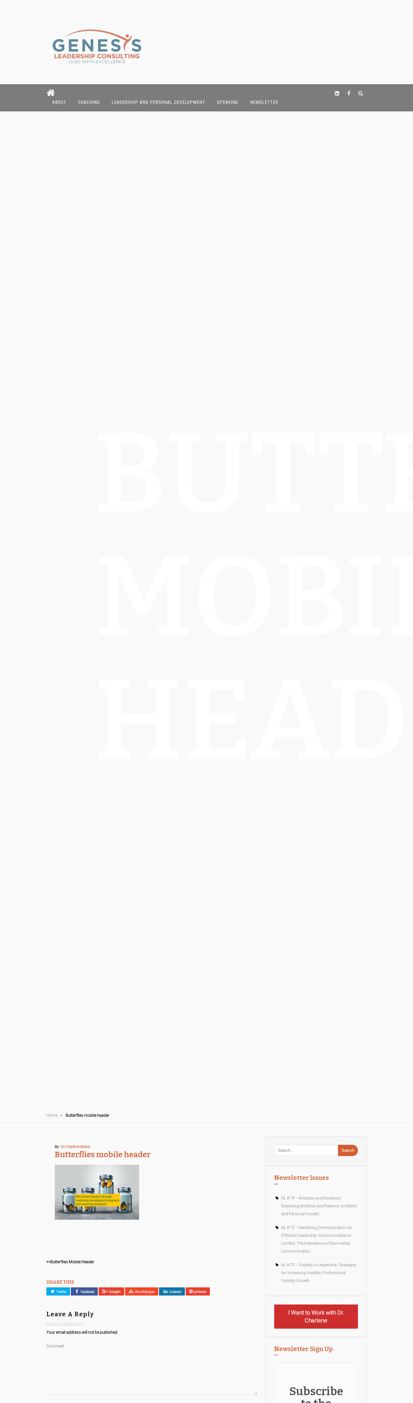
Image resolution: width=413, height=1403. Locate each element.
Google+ (114, 1292)
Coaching (89, 102)
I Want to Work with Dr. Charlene (316, 1316)
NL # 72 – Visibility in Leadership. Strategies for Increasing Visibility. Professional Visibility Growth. (319, 1273)
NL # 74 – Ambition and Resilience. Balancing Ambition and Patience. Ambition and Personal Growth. (319, 1206)
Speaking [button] (227, 102)
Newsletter (264, 102)
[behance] (361, 93)
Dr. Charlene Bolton (76, 1147)
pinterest (199, 1292)
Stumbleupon (144, 1292)
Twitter (61, 1292)
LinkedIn (174, 1292)
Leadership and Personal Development (158, 102)
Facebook (87, 1292)
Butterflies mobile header (72, 1262)
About (59, 102)
